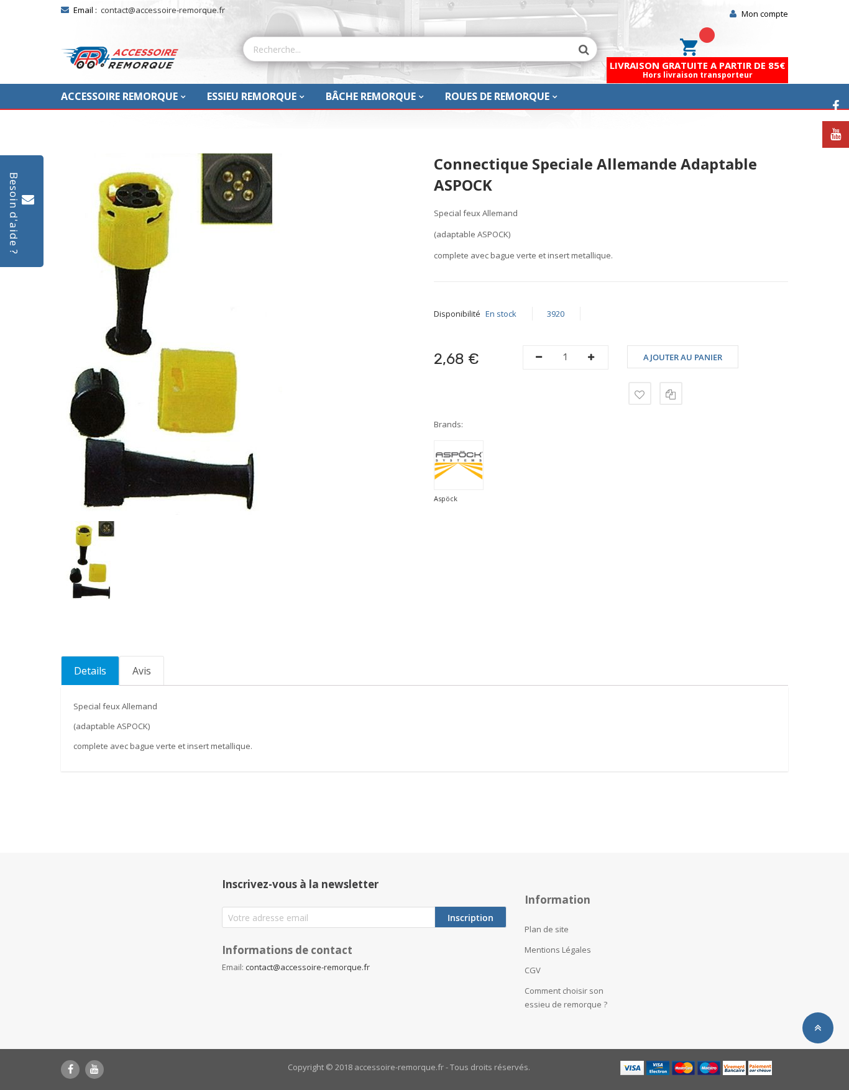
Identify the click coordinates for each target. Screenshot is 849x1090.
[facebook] (70, 1069)
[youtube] (94, 1069)
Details (90, 671)
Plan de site (547, 929)
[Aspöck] (459, 465)
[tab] (90, 671)
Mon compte (764, 13)
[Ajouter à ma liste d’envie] (639, 393)
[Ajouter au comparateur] (670, 393)
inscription (470, 918)
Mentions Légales (558, 949)
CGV (533, 970)
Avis (141, 671)
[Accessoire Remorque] (119, 58)
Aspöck (445, 498)
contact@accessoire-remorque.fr (163, 10)
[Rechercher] (578, 49)
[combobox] (408, 49)
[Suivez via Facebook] (835, 106)
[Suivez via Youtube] (835, 134)
